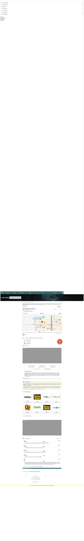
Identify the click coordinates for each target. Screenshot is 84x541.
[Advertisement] (42, 355)
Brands (14, 292)
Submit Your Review (26, 468)
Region (25, 311)
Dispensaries (4, 6)
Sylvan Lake (29, 385)
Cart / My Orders (4, 10)
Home (23, 304)
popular (25, 386)
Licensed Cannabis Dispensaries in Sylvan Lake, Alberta (37, 304)
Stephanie (44, 441)
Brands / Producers (5, 4)
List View (25, 306)
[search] (23, 302)
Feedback (1, 20)
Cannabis (7, 292)
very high (36, 384)
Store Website (28, 343)
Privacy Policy (2, 18)
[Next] (46, 476)
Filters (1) (59, 306)
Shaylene (44, 446)
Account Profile (4, 12)
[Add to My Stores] (24, 317)
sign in (34, 466)
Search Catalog (4, 8)
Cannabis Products (5, 2)
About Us (1, 16)
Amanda (44, 450)
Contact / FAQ (2, 17)
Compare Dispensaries (27, 415)
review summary (40, 466)
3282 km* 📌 (25, 313)
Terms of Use (2, 19)
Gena (44, 455)
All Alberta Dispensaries (27, 304)
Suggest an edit (38, 471)
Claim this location (32, 471)
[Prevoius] (25, 476)
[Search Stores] (30, 292)
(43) (24, 334)
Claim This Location (26, 378)
